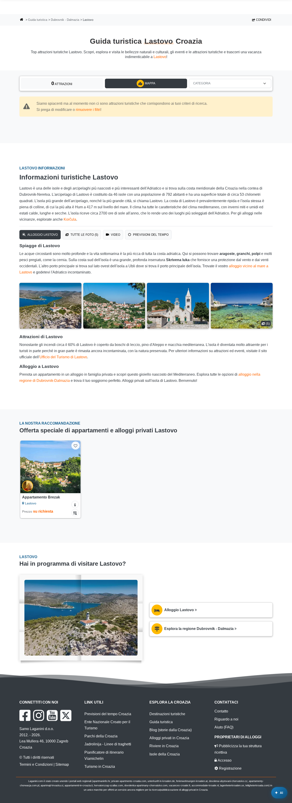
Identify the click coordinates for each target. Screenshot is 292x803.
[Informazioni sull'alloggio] (75, 504)
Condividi (263, 19)
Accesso (224, 760)
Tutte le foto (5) (84, 234)
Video (115, 234)
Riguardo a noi (226, 719)
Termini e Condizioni (36, 764)
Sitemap (62, 764)
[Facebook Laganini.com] (24, 715)
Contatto (221, 711)
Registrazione (230, 768)
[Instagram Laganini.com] (38, 715)
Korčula (70, 219)
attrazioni (61, 83)
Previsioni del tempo (150, 234)
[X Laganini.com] (65, 715)
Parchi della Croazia (100, 736)
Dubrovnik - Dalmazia (65, 19)
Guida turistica (37, 19)
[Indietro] (27, 467)
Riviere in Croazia (164, 746)
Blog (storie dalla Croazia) (170, 730)
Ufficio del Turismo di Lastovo (63, 357)
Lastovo (160, 57)
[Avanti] (74, 467)
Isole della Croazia (164, 754)
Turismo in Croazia (99, 766)
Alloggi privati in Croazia (169, 738)
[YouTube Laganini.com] (52, 715)
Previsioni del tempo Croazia (107, 714)
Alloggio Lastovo (42, 234)
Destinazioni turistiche (167, 714)
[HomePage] (22, 20)
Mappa (149, 83)
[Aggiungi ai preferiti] (75, 446)
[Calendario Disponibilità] (75, 512)
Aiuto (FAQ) (223, 727)
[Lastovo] (50, 306)
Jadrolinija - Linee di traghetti (107, 744)
